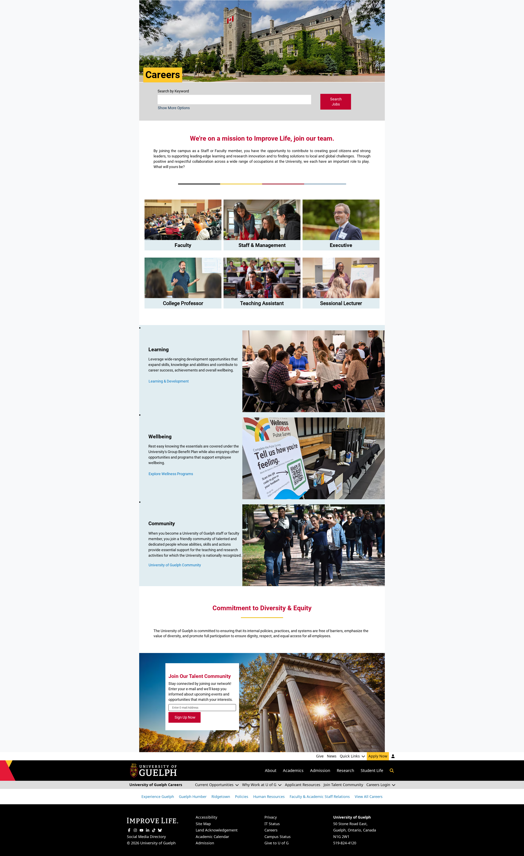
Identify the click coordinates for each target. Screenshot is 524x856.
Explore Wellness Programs (171, 474)
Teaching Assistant (262, 303)
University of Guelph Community (175, 565)
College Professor (183, 303)
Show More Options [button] (174, 108)
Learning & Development (169, 381)
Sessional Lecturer (341, 303)
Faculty (183, 245)
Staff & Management (262, 245)
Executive (341, 245)
